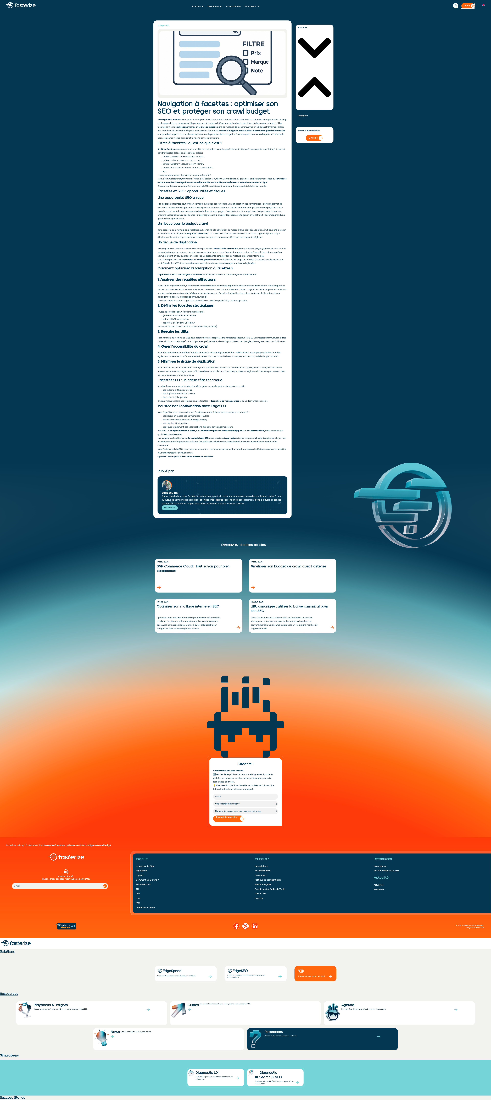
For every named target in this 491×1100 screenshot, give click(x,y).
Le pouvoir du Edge (145, 866)
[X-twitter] (245, 926)
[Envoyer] (105, 886)
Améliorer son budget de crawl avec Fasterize (288, 566)
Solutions (196, 6)
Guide (39, 845)
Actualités (378, 885)
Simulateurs (250, 6)
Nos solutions (261, 866)
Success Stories (233, 6)
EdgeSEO (140, 875)
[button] (314, 48)
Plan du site (260, 894)
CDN (138, 898)
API (137, 889)
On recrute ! (260, 875)
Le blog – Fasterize (25, 845)
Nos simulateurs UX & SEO (386, 871)
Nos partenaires (262, 871)
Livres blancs (380, 866)
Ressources (213, 6)
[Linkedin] (255, 926)
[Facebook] (236, 926)
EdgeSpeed (141, 871)
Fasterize (10, 845)
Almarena (480, 928)
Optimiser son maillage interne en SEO (188, 606)
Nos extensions (143, 885)
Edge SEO (167, 412)
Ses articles (169, 508)
